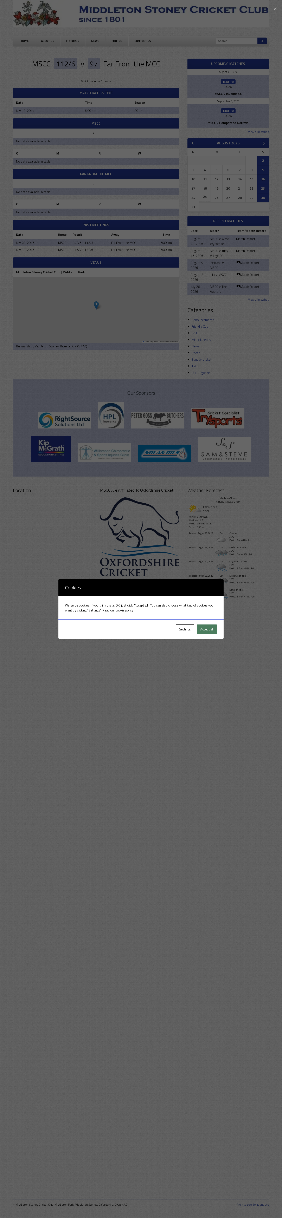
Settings (185, 629)
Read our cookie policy (117, 610)
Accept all (206, 629)
